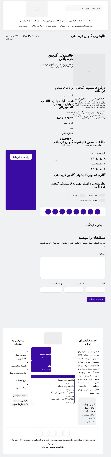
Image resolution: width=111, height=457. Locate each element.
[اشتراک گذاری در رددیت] (76, 212)
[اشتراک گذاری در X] (90, 212)
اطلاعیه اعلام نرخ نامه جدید (62, 399)
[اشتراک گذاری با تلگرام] (62, 212)
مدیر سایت (93, 195)
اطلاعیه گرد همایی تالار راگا (62, 393)
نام (103, 283)
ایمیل (81, 283)
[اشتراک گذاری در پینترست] (83, 212)
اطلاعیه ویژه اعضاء (66, 386)
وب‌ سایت (58, 283)
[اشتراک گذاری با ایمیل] (55, 212)
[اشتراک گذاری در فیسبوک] (97, 212)
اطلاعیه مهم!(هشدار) (65, 380)
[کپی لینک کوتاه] (48, 212)
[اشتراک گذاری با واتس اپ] (69, 212)
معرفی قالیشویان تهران (88, 200)
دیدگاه (102, 254)
